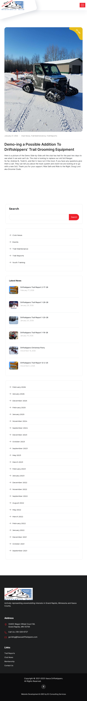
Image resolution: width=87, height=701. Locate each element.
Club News (25, 136)
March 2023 (17, 462)
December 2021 (19, 537)
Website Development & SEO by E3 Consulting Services (43, 694)
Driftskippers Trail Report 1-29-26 (34, 302)
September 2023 (20, 448)
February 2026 (19, 387)
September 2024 (20, 428)
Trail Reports (52, 136)
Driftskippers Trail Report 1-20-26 (34, 317)
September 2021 (19, 551)
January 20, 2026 (27, 320)
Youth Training (18, 262)
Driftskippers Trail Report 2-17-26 (34, 287)
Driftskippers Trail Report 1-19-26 (34, 332)
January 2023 (18, 476)
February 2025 (19, 407)
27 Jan (78, 31)
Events (15, 242)
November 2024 (19, 421)
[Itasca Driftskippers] (13, 5)
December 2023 (19, 435)
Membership (9, 661)
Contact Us (8, 665)
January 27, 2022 (11, 136)
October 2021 (18, 544)
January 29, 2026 (27, 305)
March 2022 (17, 516)
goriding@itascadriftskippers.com (22, 637)
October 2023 (18, 442)
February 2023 (19, 469)
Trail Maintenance (38, 136)
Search (14, 208)
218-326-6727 (22, 632)
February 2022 (19, 523)
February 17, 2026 (27, 290)
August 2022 (18, 503)
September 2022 (20, 496)
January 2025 (18, 414)
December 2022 (19, 482)
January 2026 (18, 394)
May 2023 (16, 455)
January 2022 (18, 530)
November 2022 (19, 489)
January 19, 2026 (26, 336)
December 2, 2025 (27, 366)
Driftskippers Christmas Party (32, 348)
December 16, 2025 (28, 351)
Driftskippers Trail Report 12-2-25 (34, 363)
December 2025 (19, 401)
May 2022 (16, 510)
